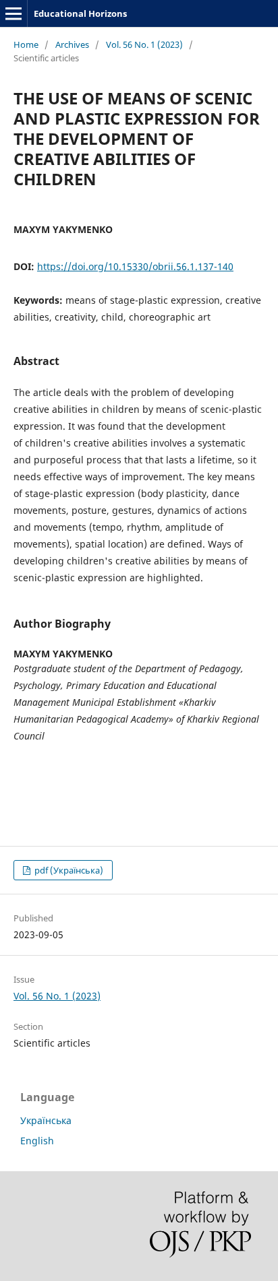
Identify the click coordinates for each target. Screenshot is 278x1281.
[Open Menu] (13, 13)
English (37, 1140)
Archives (72, 44)
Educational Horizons (80, 13)
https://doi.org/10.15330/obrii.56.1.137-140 (135, 266)
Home (25, 44)
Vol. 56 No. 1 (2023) (144, 44)
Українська (46, 1120)
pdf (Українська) (67, 870)
